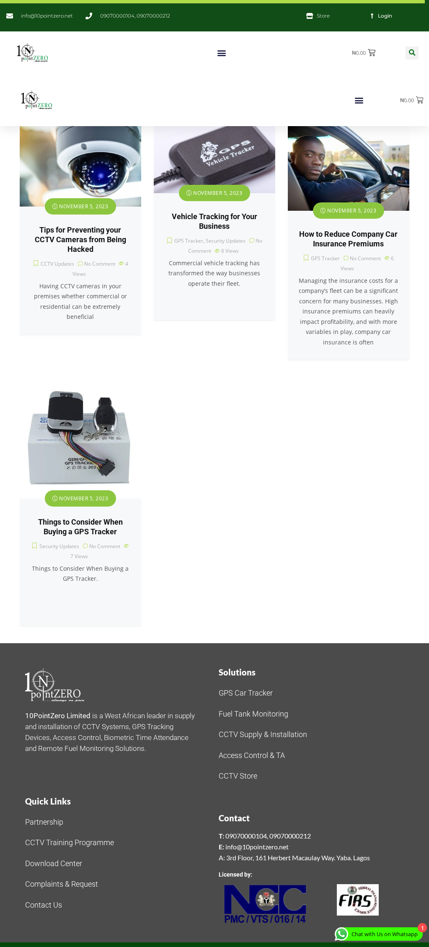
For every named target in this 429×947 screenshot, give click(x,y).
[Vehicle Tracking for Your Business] (214, 160)
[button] (222, 53)
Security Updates (226, 240)
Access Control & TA (252, 755)
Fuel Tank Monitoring (253, 713)
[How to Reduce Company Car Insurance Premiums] (348, 168)
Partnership (44, 822)
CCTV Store (238, 775)
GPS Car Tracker (246, 692)
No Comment (99, 263)
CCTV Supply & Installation (263, 734)
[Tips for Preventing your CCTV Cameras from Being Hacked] (80, 166)
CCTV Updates (57, 263)
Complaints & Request (61, 884)
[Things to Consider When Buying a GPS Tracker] (80, 438)
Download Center (53, 863)
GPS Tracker (188, 240)
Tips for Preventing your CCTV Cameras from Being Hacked (80, 240)
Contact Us (43, 904)
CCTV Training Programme (69, 842)
